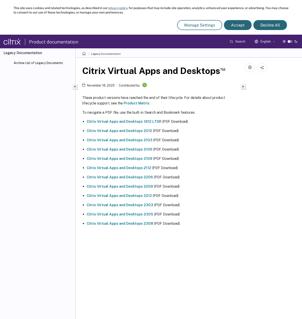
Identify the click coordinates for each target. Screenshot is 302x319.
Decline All (270, 25)
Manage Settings (199, 25)
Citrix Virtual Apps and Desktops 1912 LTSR (124, 121)
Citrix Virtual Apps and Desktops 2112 (119, 168)
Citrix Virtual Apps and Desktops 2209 (120, 186)
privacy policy (117, 8)
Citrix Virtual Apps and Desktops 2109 (119, 159)
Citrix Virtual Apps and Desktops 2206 (120, 177)
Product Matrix (136, 103)
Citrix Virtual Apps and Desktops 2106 (119, 149)
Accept (238, 25)
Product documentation (53, 42)
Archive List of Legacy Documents (38, 63)
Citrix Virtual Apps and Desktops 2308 (120, 223)
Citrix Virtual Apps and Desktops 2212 (119, 196)
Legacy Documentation (106, 53)
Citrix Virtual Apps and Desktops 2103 (119, 140)
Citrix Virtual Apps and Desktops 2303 (120, 205)
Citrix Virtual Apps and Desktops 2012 (119, 131)
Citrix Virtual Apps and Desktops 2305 (120, 214)
